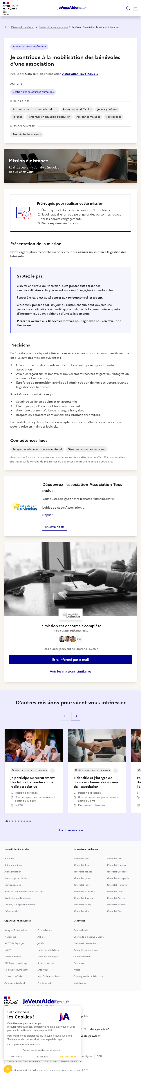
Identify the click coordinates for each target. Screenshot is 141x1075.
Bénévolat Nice (81, 911)
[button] (7, 1068)
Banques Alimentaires (15, 930)
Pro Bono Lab (44, 983)
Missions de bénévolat (22, 27)
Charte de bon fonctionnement (23, 1061)
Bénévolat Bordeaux (84, 898)
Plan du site (51, 1061)
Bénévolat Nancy (82, 904)
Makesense (10, 937)
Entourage (42, 969)
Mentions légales (83, 1056)
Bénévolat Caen (114, 911)
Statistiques (79, 983)
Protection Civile (13, 976)
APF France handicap (15, 963)
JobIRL (40, 943)
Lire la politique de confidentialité (23, 1044)
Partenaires (79, 963)
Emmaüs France (12, 956)
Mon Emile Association (49, 976)
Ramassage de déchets (16, 878)
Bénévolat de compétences (53, 27)
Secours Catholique (47, 956)
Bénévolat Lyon (81, 878)
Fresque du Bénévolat (84, 943)
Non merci (16, 1056)
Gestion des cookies (71, 1061)
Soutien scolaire (12, 885)
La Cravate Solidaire (48, 950)
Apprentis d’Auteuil (14, 983)
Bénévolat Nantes (115, 904)
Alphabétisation (12, 871)
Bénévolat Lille (114, 858)
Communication (82, 956)
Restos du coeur (46, 963)
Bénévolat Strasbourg (84, 891)
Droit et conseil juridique (17, 898)
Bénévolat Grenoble (117, 871)
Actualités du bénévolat (86, 950)
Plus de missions (69, 830)
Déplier (47, 515)
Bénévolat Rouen (82, 865)
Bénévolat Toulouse (116, 865)
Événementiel (11, 911)
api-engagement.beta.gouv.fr (79, 1036)
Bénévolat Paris (81, 858)
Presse (76, 969)
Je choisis (42, 1056)
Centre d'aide (80, 930)
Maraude (9, 858)
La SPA (7, 950)
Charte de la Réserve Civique (88, 937)
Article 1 (41, 937)
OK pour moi (68, 1056)
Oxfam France (44, 930)
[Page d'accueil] (72, 8)
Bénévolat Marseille (116, 885)
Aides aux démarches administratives (23, 891)
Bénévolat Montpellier (118, 878)
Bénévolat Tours (81, 885)
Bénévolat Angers (115, 898)
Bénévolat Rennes (82, 871)
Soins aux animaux (14, 865)
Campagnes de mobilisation (88, 976)
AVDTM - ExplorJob (14, 943)
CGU (99, 1056)
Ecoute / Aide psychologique (19, 904)
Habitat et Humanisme (16, 969)
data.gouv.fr (97, 1029)
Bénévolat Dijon (114, 891)
